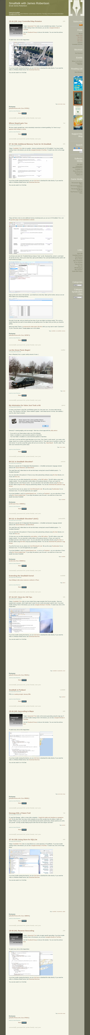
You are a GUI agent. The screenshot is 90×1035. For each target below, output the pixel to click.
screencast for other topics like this (32, 326)
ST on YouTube (78, 262)
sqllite (64, 911)
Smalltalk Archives (77, 44)
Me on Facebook (77, 260)
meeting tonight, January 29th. (22, 694)
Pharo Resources (77, 171)
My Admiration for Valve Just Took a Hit (25, 405)
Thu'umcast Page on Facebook (76, 189)
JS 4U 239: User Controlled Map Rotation (25, 21)
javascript (60, 104)
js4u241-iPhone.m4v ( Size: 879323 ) (19, 1017)
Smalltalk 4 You (17, 148)
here (24, 34)
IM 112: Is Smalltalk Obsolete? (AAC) (23, 519)
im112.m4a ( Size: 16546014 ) (17, 561)
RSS (81, 25)
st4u (64, 144)
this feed (55, 475)
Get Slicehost (78, 53)
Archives (80, 42)
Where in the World (77, 61)
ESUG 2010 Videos (77, 271)
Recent (80, 33)
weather (63, 350)
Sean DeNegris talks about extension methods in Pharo (24, 580)
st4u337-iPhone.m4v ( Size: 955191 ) (19, 675)
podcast (63, 461)
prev (39, 118)
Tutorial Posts (78, 264)
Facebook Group (32, 32)
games (63, 405)
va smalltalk (58, 330)
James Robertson (20, 467)
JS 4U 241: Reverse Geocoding (21, 931)
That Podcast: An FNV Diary (76, 192)
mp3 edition (34, 479)
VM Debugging (78, 267)
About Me (79, 253)
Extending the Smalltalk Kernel (21, 576)
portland (63, 696)
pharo (64, 582)
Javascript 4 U (78, 173)
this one (17, 476)
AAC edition (44, 479)
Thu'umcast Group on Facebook (76, 186)
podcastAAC (62, 518)
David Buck (31, 467)
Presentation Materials (79, 63)
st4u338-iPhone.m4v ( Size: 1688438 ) (19, 916)
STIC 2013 (79, 164)
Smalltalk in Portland (17, 690)
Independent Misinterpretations (77, 167)
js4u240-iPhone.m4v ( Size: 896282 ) (19, 798)
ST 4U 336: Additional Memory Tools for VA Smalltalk (30, 144)
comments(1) (12, 513)
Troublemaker (55, 489)
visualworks (59, 670)
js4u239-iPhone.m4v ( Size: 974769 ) (19, 108)
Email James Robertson (18, 6)
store (64, 670)
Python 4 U (79, 174)
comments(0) (12, 118)
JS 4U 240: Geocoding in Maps (21, 711)
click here (36, 68)
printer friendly (30, 118)
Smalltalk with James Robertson (29, 3)
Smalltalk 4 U (78, 169)
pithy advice (54, 430)
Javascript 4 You (32, 26)
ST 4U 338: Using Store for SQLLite (23, 839)
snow (64, 390)
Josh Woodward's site (36, 489)
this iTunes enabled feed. (19, 495)
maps (64, 104)
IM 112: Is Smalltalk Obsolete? (21, 462)
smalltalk (53, 330)
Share (19, 113)
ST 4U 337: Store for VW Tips (20, 597)
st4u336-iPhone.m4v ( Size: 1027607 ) (19, 335)
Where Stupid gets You (18, 123)
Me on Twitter (78, 258)
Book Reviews (78, 72)
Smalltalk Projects (77, 255)
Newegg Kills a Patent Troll (19, 813)
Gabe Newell (49, 443)
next (36, 118)
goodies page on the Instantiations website (22, 219)
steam (64, 447)
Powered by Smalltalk (14, 12)
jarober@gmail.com (30, 493)
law (64, 123)
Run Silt (80, 266)
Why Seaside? (78, 269)
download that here (34, 69)
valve (61, 447)
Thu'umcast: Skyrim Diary (77, 183)
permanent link (21, 118)
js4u (64, 21)
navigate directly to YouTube (39, 150)
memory (63, 330)
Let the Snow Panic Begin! (19, 350)
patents (63, 825)
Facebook (47, 493)
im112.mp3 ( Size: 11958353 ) (17, 503)
